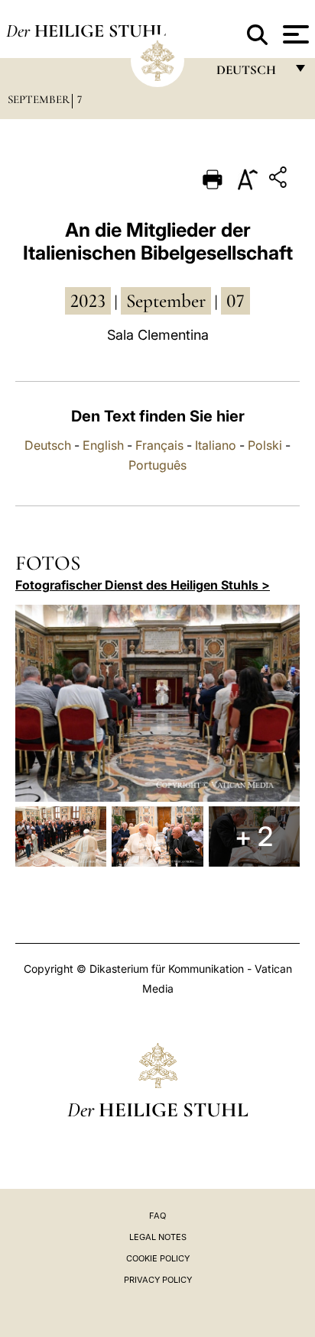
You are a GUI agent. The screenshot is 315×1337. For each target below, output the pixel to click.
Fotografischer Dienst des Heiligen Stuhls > (142, 585)
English (103, 445)
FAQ (157, 1215)
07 (235, 300)
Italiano (215, 445)
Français (159, 445)
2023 (88, 300)
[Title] (280, 179)
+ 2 (254, 836)
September (39, 99)
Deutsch (47, 445)
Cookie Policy (158, 1258)
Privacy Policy (158, 1279)
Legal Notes (158, 1237)
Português (157, 465)
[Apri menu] (294, 34)
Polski (265, 445)
